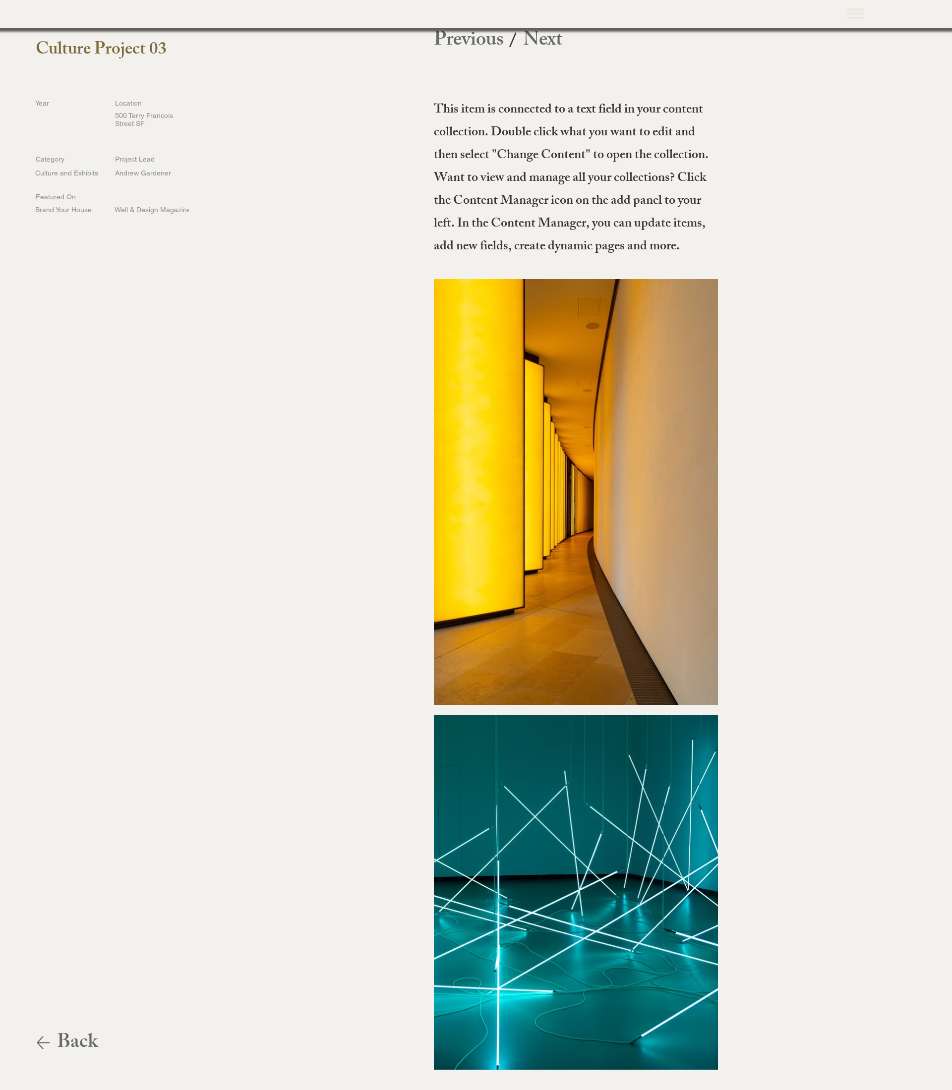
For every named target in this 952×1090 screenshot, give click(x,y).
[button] (855, 13)
